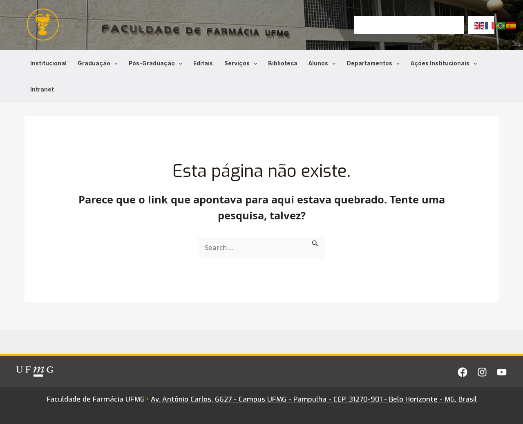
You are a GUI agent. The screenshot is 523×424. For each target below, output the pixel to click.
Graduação (94, 63)
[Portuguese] (501, 25)
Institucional (48, 63)
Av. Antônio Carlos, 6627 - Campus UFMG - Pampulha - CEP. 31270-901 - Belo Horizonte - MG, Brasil (314, 399)
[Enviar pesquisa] (315, 242)
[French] (490, 25)
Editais (203, 63)
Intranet (42, 89)
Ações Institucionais (440, 63)
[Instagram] (482, 372)
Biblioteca (282, 63)
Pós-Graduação (152, 63)
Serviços (237, 63)
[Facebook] (462, 372)
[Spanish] (511, 25)
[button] (114, 63)
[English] (479, 25)
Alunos (318, 63)
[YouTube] (502, 372)
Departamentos (369, 63)
